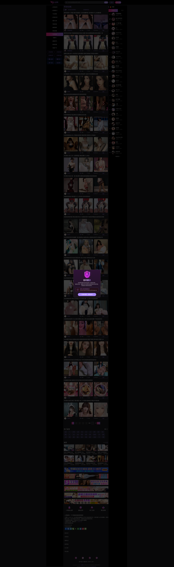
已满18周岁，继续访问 (87, 294)
